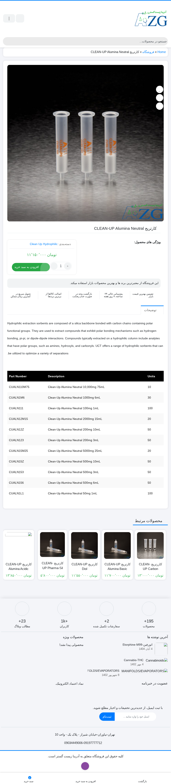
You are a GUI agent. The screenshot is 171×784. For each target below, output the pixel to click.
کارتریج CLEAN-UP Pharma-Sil (52, 565)
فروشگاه (148, 52)
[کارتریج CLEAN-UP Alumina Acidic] (18, 545)
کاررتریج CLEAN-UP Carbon (150, 566)
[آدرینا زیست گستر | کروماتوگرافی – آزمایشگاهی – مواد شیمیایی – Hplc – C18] (151, 18)
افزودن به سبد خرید (26, 267)
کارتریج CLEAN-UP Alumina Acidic (19, 566)
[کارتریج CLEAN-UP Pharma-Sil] (52, 544)
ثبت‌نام (107, 716)
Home (161, 52)
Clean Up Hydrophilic (44, 244)
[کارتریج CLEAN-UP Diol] (84, 545)
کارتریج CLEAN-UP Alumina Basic (117, 566)
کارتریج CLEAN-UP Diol (85, 566)
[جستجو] (6, 41)
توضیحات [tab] (150, 310)
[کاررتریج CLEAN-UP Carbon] (150, 545)
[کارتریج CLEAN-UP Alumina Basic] (117, 545)
